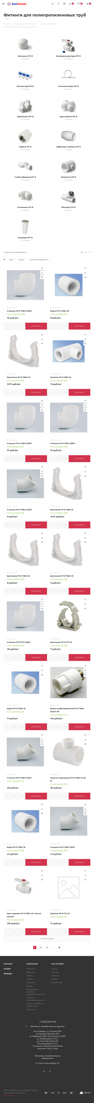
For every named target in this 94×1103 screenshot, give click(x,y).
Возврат (54, 979)
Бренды (8, 974)
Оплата (54, 969)
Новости (29, 976)
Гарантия (55, 976)
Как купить (57, 964)
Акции (7, 969)
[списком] (85, 252)
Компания (32, 964)
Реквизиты (30, 969)
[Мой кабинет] (64, 4)
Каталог (8, 964)
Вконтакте (44, 1071)
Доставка (55, 972)
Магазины (30, 982)
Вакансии (30, 972)
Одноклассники (50, 1071)
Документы (31, 1009)
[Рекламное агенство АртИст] (84, 1093)
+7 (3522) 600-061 (47, 1022)
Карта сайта (9, 1095)
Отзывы (29, 979)
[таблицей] (89, 252)
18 (59, 947)
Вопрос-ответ (57, 982)
